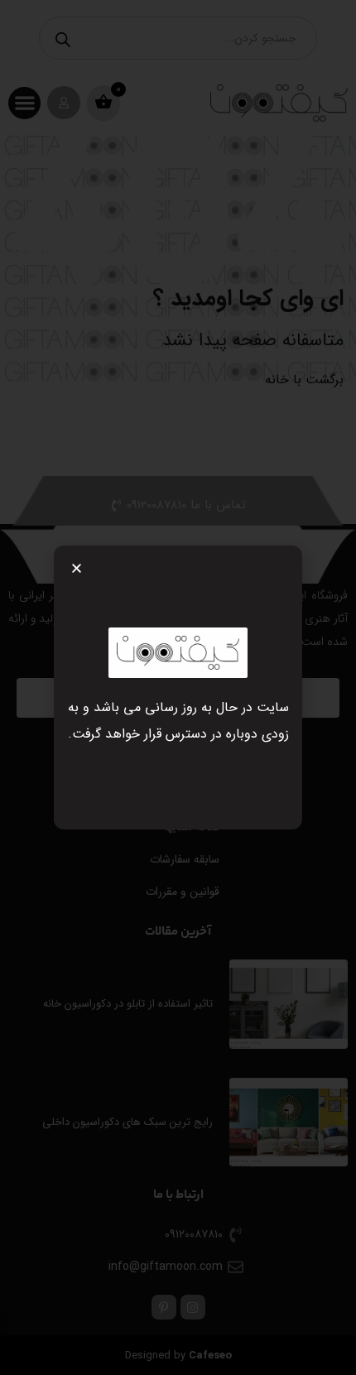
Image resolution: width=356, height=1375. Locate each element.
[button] (76, 568)
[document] (178, 687)
